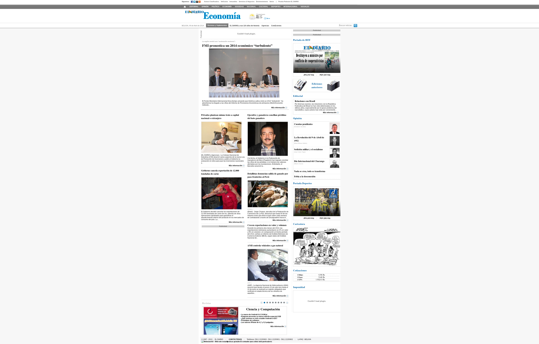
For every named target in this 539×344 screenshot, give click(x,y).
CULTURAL (263, 7)
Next (287, 302)
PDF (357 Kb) (325, 75)
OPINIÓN (205, 7)
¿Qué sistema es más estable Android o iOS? (259, 318)
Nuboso (252, 17)
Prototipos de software (250, 320)
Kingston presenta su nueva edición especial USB (261, 316)
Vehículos (224, 1)
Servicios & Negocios (246, 1)
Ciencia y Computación (263, 309)
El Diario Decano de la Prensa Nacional (213, 15)
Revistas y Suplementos (217, 25)
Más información (278, 108)
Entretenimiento (262, 1)
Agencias (265, 26)
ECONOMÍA (227, 7)
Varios (272, 1)
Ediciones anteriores (316, 85)
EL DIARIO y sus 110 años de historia (244, 26)
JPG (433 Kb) (308, 218)
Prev (261, 302)
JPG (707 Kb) (308, 75)
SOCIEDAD (239, 7)
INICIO (185, 7)
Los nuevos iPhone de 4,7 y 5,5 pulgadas (257, 322)
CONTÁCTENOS (235, 339)
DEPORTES (275, 7)
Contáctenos (276, 26)
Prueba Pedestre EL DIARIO (288, 1)
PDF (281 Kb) (325, 218)
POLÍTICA (215, 7)
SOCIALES (305, 7)
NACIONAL (251, 7)
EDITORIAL (193, 7)
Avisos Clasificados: (211, 1)
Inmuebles (233, 1)
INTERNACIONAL (291, 7)
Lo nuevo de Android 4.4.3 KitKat (254, 315)
